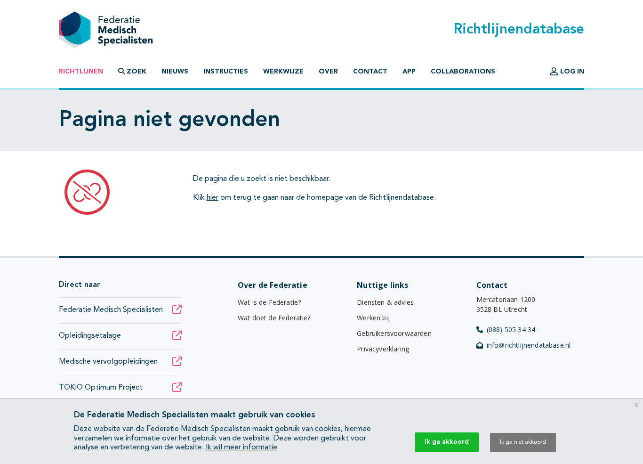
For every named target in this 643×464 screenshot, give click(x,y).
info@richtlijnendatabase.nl (529, 345)
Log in (571, 71)
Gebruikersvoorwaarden (394, 333)
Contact (370, 71)
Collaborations (463, 71)
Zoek (135, 71)
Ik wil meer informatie (241, 447)
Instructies (225, 71)
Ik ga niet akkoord (523, 442)
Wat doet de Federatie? (274, 317)
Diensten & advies (385, 302)
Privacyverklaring (383, 348)
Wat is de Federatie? (269, 302)
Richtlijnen (81, 71)
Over (328, 71)
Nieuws (174, 71)
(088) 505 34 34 (511, 329)
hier (212, 198)
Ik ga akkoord (447, 442)
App (409, 71)
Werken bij (373, 317)
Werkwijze (283, 71)
